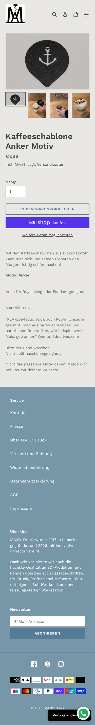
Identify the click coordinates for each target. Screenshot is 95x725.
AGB (14, 494)
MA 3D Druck (54, 708)
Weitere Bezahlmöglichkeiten (47, 235)
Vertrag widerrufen (69, 715)
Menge (11, 182)
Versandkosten (50, 164)
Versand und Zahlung (31, 453)
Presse (16, 426)
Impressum (21, 508)
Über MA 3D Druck (28, 440)
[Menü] (86, 14)
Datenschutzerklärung (32, 481)
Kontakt (18, 412)
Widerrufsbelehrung (29, 467)
